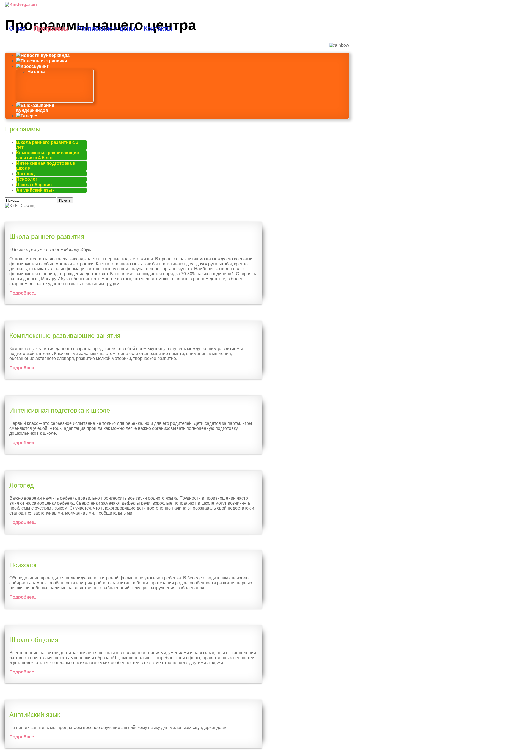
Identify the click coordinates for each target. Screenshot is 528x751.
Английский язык (35, 190)
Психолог (26, 179)
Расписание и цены (106, 28)
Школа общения (34, 184)
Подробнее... (23, 293)
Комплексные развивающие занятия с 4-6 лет (47, 155)
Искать (65, 200)
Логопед (25, 173)
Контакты (158, 28)
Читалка (36, 71)
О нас (17, 28)
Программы (51, 28)
